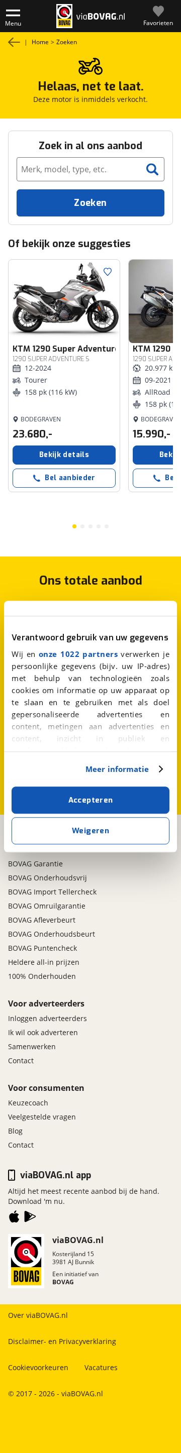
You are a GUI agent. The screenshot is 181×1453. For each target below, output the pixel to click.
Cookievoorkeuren (38, 1367)
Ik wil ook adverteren (43, 1032)
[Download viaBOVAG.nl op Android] (30, 1218)
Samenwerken (32, 1046)
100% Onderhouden (42, 976)
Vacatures (101, 1367)
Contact (21, 1060)
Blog (15, 1131)
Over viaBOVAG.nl (38, 1315)
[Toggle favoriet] (108, 272)
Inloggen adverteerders (47, 1018)
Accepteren (90, 800)
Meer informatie (117, 769)
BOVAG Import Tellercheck (52, 892)
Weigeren (90, 831)
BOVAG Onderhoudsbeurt (51, 934)
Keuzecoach (28, 1102)
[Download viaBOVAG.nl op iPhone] (14, 1218)
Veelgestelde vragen (42, 1117)
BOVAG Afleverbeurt (41, 920)
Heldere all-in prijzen (43, 962)
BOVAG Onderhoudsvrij (47, 877)
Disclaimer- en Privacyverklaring (62, 1341)
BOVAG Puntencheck (42, 948)
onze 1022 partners (78, 654)
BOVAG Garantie (35, 863)
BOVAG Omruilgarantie (46, 906)
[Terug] (14, 42)
